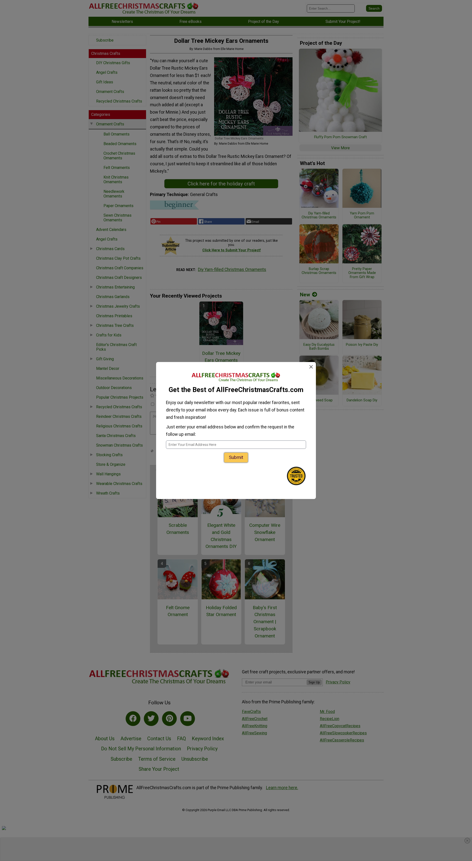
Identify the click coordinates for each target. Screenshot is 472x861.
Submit (236, 457)
